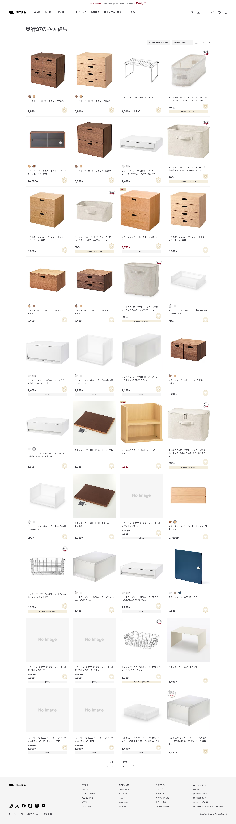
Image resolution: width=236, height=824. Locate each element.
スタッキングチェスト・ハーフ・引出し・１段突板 (47, 312)
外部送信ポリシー (33, 814)
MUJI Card (160, 793)
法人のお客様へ (162, 802)
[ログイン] (199, 12)
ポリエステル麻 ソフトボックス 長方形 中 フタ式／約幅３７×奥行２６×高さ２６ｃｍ (188, 453)
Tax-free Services (162, 806)
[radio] (29, 96)
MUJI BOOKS (124, 802)
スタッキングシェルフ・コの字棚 (183, 666)
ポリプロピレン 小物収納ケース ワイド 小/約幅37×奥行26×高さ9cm (141, 598)
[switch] (64, 110)
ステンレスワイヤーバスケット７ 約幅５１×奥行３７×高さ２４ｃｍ (47, 595)
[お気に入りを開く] (205, 12)
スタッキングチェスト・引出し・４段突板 (93, 100)
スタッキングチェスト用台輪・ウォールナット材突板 (94, 524)
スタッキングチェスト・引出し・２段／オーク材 (141, 239)
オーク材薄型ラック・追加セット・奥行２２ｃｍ (141, 451)
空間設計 (85, 802)
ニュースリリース (199, 785)
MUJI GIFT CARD (162, 798)
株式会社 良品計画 (200, 802)
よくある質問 (86, 806)
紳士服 (48, 12)
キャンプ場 (123, 793)
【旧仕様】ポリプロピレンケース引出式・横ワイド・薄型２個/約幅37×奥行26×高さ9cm (141, 739)
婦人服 (37, 12)
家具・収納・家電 (112, 12)
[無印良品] (17, 785)
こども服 (60, 12)
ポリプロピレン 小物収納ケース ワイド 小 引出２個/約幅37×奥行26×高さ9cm (141, 172)
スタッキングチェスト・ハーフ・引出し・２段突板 (94, 312)
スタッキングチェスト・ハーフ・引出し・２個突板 (188, 381)
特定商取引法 (47, 814)
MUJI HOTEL (124, 806)
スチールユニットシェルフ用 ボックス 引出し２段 (188, 528)
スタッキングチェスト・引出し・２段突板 (93, 170)
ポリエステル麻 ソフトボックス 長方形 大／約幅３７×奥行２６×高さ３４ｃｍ (141, 308)
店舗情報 (85, 785)
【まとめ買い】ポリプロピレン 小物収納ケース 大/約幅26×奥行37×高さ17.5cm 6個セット (188, 740)
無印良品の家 (124, 785)
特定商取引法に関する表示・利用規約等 (208, 806)
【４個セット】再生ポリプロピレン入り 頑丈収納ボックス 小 (47, 668)
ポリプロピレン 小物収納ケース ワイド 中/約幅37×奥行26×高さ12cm (47, 455)
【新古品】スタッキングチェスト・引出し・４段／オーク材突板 (188, 239)
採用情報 (196, 789)
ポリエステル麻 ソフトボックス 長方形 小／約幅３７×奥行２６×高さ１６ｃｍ (94, 239)
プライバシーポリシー (17, 814)
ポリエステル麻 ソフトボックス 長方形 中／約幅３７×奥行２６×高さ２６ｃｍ (188, 169)
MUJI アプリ (160, 785)
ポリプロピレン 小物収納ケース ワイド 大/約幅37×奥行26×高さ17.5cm (47, 381)
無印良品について (199, 798)
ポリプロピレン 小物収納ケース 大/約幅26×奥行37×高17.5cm (94, 598)
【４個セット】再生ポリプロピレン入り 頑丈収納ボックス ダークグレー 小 (94, 668)
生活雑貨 (95, 12)
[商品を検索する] (192, 12)
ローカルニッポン (88, 793)
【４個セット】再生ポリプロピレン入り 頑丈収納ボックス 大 (141, 524)
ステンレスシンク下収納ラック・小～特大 (140, 97)
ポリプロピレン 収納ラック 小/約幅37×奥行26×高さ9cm (188, 312)
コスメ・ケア (79, 12)
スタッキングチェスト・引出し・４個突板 (46, 100)
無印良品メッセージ (200, 793)
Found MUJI (123, 798)
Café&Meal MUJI (125, 789)
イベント (85, 789)
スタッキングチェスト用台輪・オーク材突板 (94, 450)
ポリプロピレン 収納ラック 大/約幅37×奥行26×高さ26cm (94, 381)
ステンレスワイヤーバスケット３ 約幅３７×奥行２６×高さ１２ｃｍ (141, 668)
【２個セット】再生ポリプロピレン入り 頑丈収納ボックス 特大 (94, 739)
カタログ (159, 789)
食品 (132, 12)
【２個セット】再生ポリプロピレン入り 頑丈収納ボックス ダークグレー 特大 (47, 739)
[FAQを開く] (219, 12)
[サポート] (226, 12)
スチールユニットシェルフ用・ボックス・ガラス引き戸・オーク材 (47, 172)
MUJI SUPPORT (88, 798)
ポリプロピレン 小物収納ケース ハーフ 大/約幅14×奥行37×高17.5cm (141, 378)
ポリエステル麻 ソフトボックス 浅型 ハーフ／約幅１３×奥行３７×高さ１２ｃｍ (188, 99)
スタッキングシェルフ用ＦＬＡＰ (183, 597)
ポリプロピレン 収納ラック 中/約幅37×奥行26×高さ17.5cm (47, 528)
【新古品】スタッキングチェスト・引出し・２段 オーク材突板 (47, 239)
